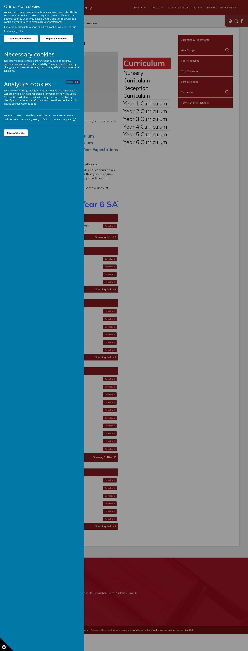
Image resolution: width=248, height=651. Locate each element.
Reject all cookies (56, 38)
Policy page (65, 119)
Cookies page (11, 31)
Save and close (16, 132)
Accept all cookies (20, 38)
